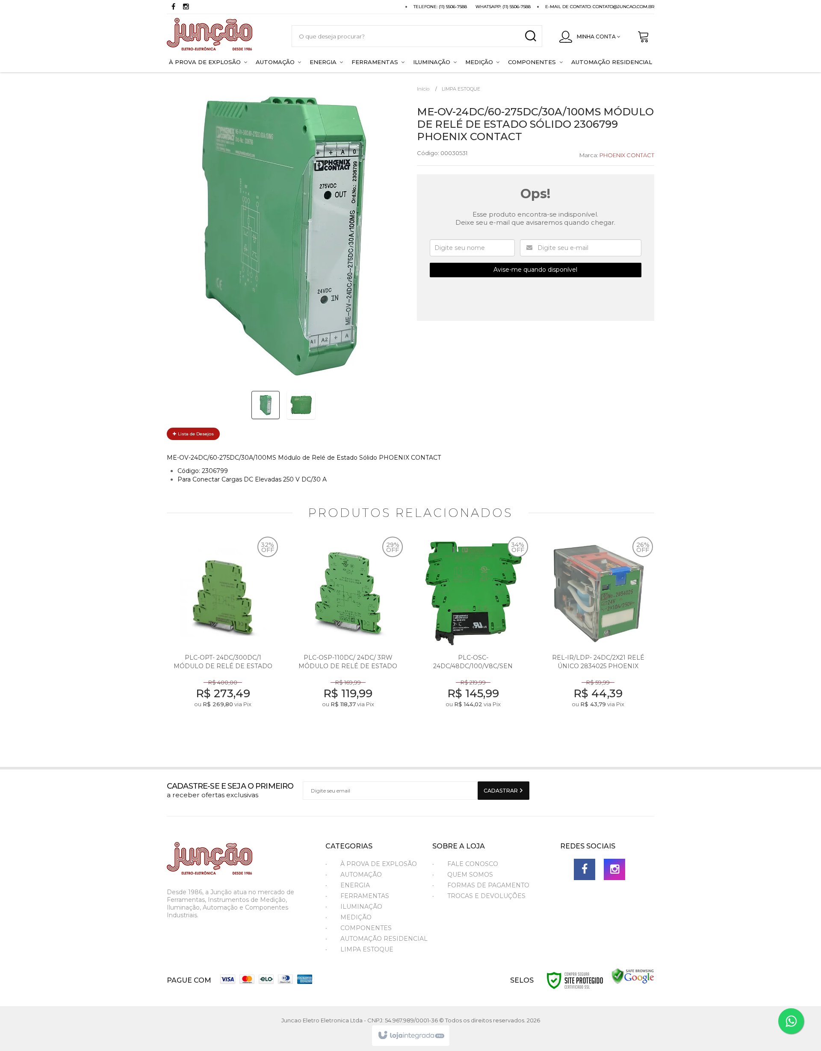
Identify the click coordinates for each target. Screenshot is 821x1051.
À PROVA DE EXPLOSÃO (378, 864)
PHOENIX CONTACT (627, 155)
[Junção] (221, 36)
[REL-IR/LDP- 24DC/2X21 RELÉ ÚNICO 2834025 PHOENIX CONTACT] (598, 635)
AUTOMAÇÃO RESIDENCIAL (384, 938)
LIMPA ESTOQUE (461, 89)
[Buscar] (530, 36)
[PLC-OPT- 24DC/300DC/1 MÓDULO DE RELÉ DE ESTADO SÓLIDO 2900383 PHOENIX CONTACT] (223, 635)
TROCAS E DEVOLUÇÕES (486, 896)
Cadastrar (501, 790)
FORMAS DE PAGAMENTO (488, 885)
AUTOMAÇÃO (361, 874)
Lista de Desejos (195, 434)
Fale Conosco (472, 864)
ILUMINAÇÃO (361, 906)
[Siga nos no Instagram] (186, 7)
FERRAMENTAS (364, 896)
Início (423, 89)
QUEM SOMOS (470, 874)
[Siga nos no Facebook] (173, 7)
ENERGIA (355, 885)
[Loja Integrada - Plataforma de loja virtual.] (410, 1035)
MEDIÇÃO (356, 917)
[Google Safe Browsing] (632, 975)
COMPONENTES (366, 928)
